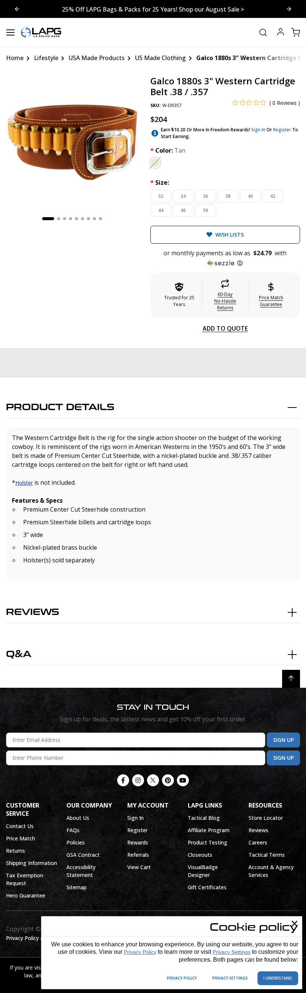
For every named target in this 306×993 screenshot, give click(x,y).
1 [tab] (48, 218)
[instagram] (138, 780)
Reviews (32, 612)
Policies (75, 842)
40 (250, 196)
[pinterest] (168, 780)
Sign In (258, 130)
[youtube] (183, 780)
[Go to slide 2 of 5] (17, 9)
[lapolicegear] (41, 32)
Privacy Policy (140, 952)
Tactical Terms (267, 854)
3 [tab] (64, 218)
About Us (77, 817)
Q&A (18, 654)
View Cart (139, 867)
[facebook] (123, 780)
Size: (159, 182)
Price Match (20, 838)
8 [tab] (94, 218)
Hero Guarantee (25, 895)
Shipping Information (31, 862)
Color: (167, 150)
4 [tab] (70, 218)
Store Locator (266, 817)
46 (183, 210)
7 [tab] (88, 218)
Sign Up (283, 739)
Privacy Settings (231, 952)
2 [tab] (58, 218)
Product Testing (207, 842)
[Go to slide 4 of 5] (289, 9)
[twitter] (153, 780)
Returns (15, 850)
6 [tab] (82, 218)
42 (272, 196)
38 (228, 196)
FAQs (72, 830)
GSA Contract (83, 854)
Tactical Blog (204, 817)
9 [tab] (100, 218)
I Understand (277, 978)
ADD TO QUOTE (225, 328)
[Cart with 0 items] (295, 32)
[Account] (280, 32)
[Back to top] (291, 679)
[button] (225, 258)
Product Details (60, 407)
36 (205, 196)
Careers (258, 842)
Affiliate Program (209, 830)
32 (160, 196)
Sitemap (76, 887)
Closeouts (200, 854)
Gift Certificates (207, 887)
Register (282, 130)
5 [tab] (76, 218)
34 (183, 196)
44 (160, 210)
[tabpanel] (72, 142)
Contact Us (20, 826)
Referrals (138, 854)
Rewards (137, 842)
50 (205, 210)
